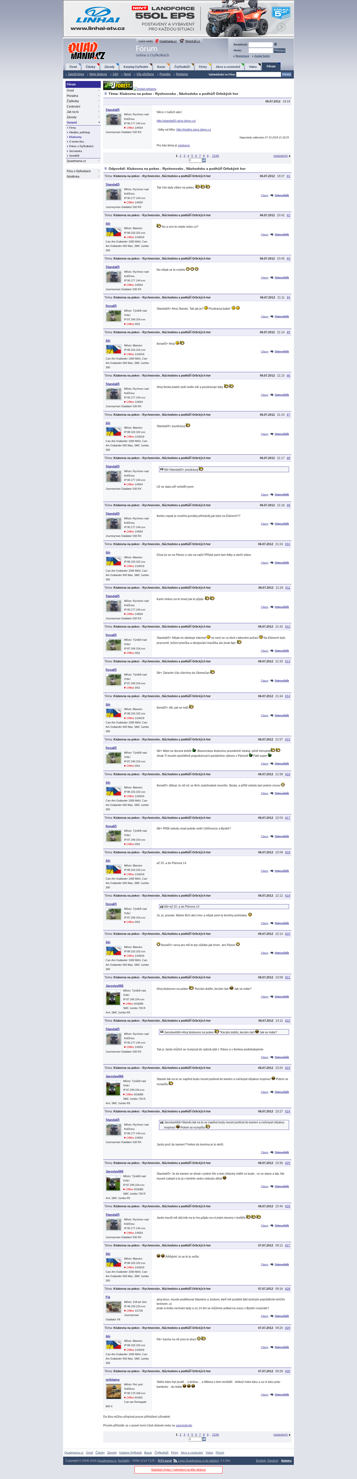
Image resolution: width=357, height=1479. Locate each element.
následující (280, 156)
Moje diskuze (98, 74)
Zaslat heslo (262, 55)
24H (115, 74)
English (261, 1460)
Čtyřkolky (73, 101)
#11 (287, 587)
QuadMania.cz (80, 42)
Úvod (73, 67)
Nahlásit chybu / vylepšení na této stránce (178, 1469)
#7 (288, 414)
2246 (215, 156)
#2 (288, 215)
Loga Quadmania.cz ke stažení (198, 1460)
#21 (287, 977)
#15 (287, 739)
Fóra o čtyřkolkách (79, 171)
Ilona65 (111, 306)
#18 (287, 852)
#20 (287, 934)
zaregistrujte (184, 1425)
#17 (287, 818)
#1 (288, 176)
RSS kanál (165, 1460)
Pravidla (165, 74)
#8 (288, 458)
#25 (287, 1163)
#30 (287, 1371)
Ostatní (72, 122)
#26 (287, 1206)
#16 (287, 774)
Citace (264, 195)
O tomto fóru (76, 141)
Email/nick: (241, 44)
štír (108, 223)
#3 (288, 258)
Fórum (271, 66)
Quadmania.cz (168, 41)
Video (253, 67)
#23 (287, 1068)
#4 (288, 297)
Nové (127, 74)
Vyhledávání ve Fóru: (222, 74)
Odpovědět (282, 195)
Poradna (72, 96)
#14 (287, 696)
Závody (109, 67)
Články (90, 67)
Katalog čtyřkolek (136, 67)
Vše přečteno (145, 74)
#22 (287, 1020)
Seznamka (75, 151)
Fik (108, 1297)
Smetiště (74, 155)
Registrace (242, 55)
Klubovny (75, 136)
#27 (287, 1245)
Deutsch (272, 1460)
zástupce (184, 145)
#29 (287, 1328)
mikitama (112, 1379)
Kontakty (123, 1460)
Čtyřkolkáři (182, 67)
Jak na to (73, 112)
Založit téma (76, 74)
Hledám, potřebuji (79, 132)
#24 (287, 1111)
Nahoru (286, 1460)
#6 (288, 375)
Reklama (182, 74)
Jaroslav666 (114, 986)
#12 (287, 626)
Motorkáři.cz (192, 41)
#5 (288, 332)
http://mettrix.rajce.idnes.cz (193, 129)
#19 (287, 895)
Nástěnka (73, 176)
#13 (287, 661)
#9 (288, 505)
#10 (287, 544)
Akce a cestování (228, 67)
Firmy (203, 67)
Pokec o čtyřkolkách (81, 146)
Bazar (161, 67)
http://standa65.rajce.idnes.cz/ (176, 121)
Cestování (73, 106)
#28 (287, 1288)
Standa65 (112, 110)
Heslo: (238, 50)
